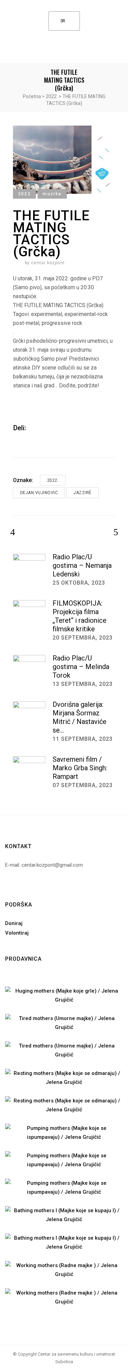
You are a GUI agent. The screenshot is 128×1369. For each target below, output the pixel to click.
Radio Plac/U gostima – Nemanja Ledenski (82, 565)
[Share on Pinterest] (51, 428)
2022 (51, 96)
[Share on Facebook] (34, 428)
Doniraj (14, 923)
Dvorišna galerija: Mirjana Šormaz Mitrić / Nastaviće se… (79, 717)
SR (62, 21)
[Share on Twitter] (42, 428)
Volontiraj (17, 933)
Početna (32, 96)
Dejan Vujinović (39, 492)
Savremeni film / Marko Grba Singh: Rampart (80, 768)
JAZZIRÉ (82, 492)
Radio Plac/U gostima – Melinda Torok (81, 666)
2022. (53, 480)
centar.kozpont (48, 262)
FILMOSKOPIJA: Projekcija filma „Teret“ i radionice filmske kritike (79, 616)
